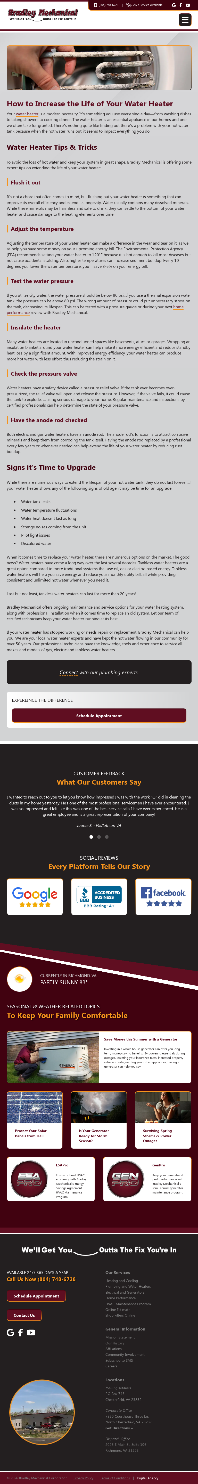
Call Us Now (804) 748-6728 (41, 1278)
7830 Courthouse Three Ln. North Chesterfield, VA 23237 (128, 1422)
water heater (27, 113)
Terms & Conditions (115, 1478)
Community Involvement (125, 1354)
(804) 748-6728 (108, 5)
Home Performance (120, 1297)
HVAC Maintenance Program (128, 1303)
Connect (69, 671)
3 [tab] (106, 837)
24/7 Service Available (147, 5)
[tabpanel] (99, 813)
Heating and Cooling (121, 1280)
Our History (114, 1343)
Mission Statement (120, 1337)
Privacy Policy (83, 1478)
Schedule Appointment (99, 715)
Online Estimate (117, 1309)
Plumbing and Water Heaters (128, 1286)
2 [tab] (99, 837)
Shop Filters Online (120, 1315)
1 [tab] (91, 837)
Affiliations (113, 1348)
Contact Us (24, 1315)
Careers (111, 1366)
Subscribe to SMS (119, 1360)
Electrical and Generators (124, 1292)
